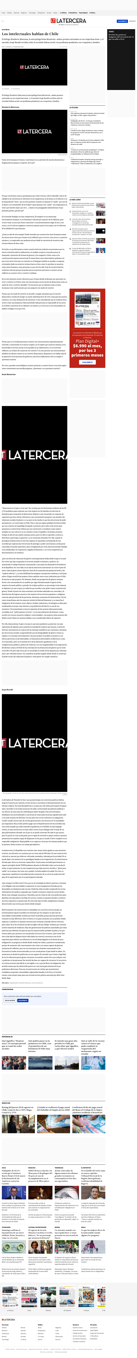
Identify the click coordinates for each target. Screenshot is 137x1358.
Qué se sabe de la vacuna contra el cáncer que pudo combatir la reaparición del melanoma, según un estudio (93, 1047)
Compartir (6, 89)
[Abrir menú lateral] (3, 21)
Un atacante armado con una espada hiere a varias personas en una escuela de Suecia (66, 1234)
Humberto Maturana (24, 983)
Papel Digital (83, 13)
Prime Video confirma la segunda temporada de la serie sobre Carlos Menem (39, 1271)
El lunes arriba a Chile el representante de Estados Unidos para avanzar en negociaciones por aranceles (39, 1206)
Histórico (6, 30)
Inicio (3, 13)
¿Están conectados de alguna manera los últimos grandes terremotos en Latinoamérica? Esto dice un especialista (66, 1176)
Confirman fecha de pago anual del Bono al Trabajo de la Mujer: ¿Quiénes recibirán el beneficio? (87, 1110)
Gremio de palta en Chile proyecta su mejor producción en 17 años (40, 1216)
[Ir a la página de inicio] (68, 21)
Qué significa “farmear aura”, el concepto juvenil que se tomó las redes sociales (14, 1045)
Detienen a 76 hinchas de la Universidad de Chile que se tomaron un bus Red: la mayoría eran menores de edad (87, 142)
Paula (83, 1227)
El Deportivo (41, 13)
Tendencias (59, 1168)
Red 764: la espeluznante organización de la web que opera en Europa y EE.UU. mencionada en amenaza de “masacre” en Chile (83, 231)
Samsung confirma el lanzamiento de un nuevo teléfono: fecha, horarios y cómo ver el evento (13, 1234)
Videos (55, 13)
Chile (4, 1168)
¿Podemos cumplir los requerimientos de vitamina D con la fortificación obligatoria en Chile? (66, 1206)
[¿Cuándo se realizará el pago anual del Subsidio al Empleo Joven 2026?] (53, 1124)
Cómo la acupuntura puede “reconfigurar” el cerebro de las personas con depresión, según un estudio (67, 1218)
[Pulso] (29, 1308)
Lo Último (63, 13)
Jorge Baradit (13, 983)
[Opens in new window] (48, 1308)
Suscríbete (23, 1000)
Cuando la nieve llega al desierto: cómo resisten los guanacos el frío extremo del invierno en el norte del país (87, 132)
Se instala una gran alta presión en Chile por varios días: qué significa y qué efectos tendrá (66, 1045)
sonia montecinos (37, 983)
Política (9, 13)
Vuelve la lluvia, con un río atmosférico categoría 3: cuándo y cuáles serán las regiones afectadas (83, 213)
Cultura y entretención (37, 1227)
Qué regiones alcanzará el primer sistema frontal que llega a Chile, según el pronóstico (87, 114)
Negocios (24, 13)
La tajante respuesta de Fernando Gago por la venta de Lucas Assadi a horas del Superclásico (93, 1205)
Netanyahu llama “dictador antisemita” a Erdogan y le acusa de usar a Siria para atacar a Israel (66, 1271)
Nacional (16, 13)
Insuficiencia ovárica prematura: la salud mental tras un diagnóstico (93, 1270)
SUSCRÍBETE (87, 362)
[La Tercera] (10, 1308)
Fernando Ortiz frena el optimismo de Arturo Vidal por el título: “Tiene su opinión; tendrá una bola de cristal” (93, 1218)
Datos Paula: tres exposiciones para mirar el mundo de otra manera (91, 1259)
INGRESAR (132, 21)
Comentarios (16, 89)
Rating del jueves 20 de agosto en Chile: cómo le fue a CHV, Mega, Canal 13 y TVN (17, 1110)
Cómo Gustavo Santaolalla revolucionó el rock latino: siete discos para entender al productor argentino (40, 1260)
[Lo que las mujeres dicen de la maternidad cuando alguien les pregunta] (93, 1247)
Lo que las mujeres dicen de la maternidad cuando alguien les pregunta (93, 1232)
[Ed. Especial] (67, 1308)
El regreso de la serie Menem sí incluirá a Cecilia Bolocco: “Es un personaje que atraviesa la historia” (40, 1234)
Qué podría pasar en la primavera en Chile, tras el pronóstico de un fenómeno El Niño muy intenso (39, 1046)
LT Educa (92, 13)
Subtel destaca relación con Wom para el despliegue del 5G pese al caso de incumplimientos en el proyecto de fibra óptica (40, 1176)
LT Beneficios (72, 13)
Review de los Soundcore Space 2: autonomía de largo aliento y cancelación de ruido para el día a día (14, 1272)
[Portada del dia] (87, 327)
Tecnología (32, 13)
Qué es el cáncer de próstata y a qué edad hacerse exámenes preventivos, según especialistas (83, 205)
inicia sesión (10, 1000)
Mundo (49, 13)
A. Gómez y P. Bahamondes (14, 47)
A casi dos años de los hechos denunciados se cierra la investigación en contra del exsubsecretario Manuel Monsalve (82, 222)
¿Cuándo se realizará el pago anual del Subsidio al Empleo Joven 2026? (53, 1108)
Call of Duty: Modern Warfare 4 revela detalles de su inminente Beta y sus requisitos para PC (13, 1259)
